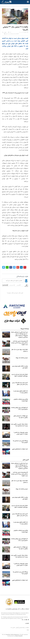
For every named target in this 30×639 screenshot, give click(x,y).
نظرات (5, 32)
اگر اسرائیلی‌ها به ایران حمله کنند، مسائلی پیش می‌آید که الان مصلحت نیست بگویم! (19, 342)
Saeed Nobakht (19, 636)
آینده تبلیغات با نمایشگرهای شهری (20, 449)
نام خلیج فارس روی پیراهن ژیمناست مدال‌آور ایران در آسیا (19, 408)
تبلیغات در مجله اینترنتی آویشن (22, 627)
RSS (28, 630)
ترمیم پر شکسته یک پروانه (22, 358)
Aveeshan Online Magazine (12, 634)
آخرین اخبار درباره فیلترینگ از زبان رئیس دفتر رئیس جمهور (20, 383)
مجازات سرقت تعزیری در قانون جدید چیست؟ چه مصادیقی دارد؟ (19, 425)
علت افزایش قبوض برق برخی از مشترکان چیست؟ (20, 391)
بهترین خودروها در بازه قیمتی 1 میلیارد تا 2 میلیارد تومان (21, 433)
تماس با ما (13, 627)
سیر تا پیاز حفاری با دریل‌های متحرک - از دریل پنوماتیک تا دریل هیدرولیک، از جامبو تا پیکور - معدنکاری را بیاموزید (19, 334)
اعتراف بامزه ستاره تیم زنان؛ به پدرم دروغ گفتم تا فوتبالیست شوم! (20, 375)
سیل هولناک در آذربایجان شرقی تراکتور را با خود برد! (20, 416)
